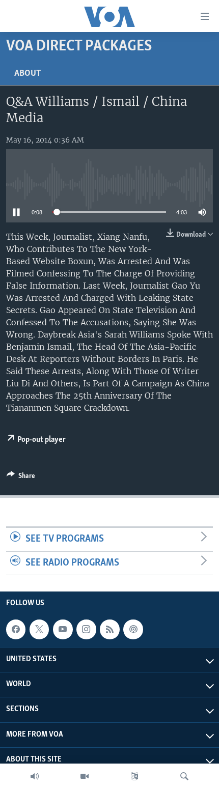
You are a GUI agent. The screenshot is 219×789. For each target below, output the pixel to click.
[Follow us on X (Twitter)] (39, 629)
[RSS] (109, 629)
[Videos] (84, 776)
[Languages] (134, 776)
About (27, 73)
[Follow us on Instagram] (86, 629)
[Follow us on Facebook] (15, 629)
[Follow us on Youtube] (62, 629)
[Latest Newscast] (34, 776)
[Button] (21, 477)
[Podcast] (133, 629)
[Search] (184, 776)
